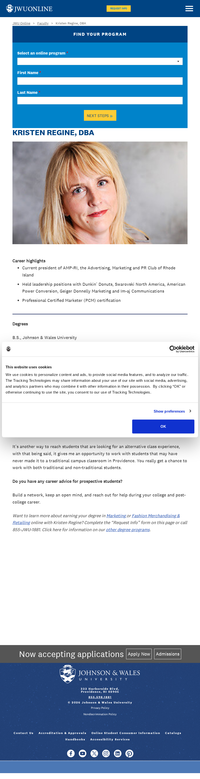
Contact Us (24, 733)
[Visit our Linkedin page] (118, 756)
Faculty (43, 23)
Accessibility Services (110, 739)
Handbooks (75, 739)
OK (163, 426)
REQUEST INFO (118, 8)
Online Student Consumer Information (125, 733)
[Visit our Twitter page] (94, 756)
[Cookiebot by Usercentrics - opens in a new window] (173, 349)
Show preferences (169, 411)
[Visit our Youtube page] (83, 756)
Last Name (28, 92)
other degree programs (128, 529)
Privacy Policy (100, 708)
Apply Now (139, 654)
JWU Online (29, 9)
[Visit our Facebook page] (71, 756)
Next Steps (100, 115)
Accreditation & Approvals (63, 733)
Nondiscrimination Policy (100, 714)
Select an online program (42, 53)
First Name (29, 72)
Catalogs (173, 733)
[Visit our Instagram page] (106, 756)
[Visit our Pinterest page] (129, 756)
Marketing (116, 515)
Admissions (168, 654)
